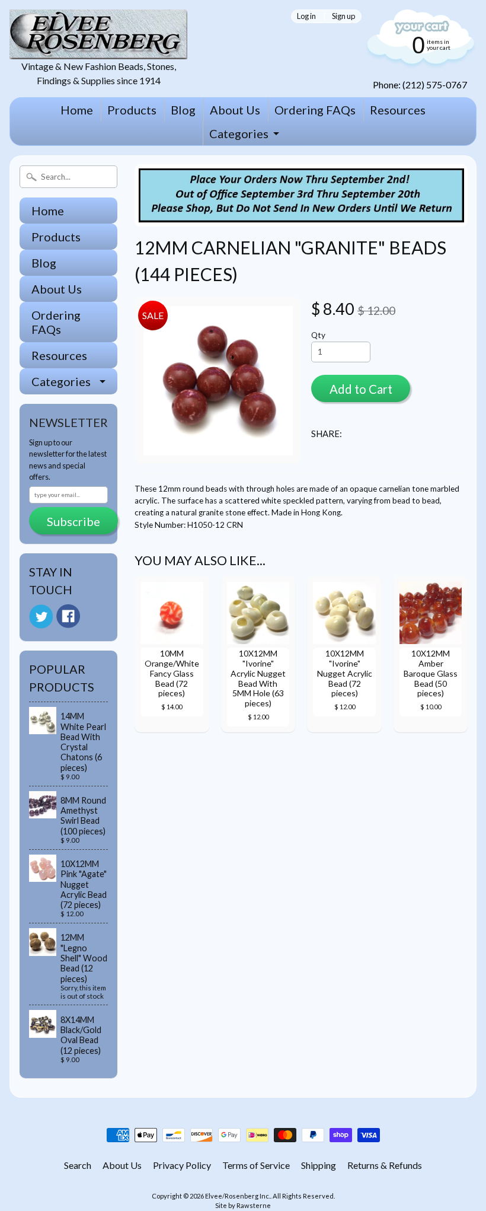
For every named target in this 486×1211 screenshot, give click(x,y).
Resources (398, 110)
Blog (183, 110)
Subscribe (73, 521)
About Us (235, 110)
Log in (306, 16)
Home (76, 110)
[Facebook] (68, 616)
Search (77, 1165)
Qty (318, 335)
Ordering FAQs (315, 110)
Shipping (318, 1165)
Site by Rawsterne (243, 1205)
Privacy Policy (182, 1165)
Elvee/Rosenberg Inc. (237, 1196)
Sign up (343, 16)
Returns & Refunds (384, 1165)
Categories (238, 133)
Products (131, 110)
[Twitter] (41, 616)
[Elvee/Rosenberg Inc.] (98, 52)
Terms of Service (256, 1165)
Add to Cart (361, 389)
